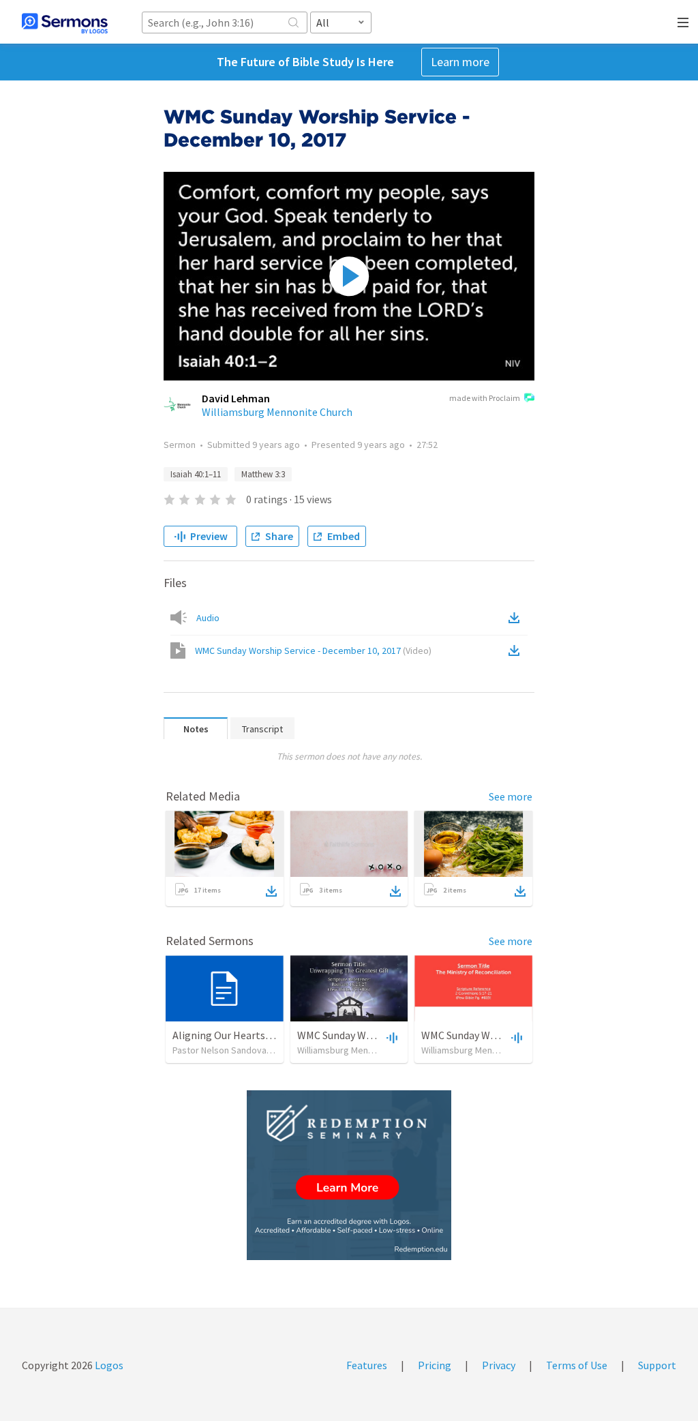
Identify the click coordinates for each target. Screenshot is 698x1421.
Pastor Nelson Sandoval (220, 1050)
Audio (207, 618)
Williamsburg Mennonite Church (277, 412)
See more (510, 796)
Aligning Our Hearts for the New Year (258, 1035)
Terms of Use (576, 1365)
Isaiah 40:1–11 (195, 474)
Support (657, 1365)
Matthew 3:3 (263, 474)
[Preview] (390, 1037)
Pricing (434, 1365)
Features (366, 1365)
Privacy (498, 1365)
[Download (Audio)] (517, 618)
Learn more (460, 62)
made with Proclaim (484, 398)
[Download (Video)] (517, 650)
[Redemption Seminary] (349, 1175)
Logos (108, 1365)
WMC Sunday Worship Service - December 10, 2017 (313, 650)
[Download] (271, 891)
